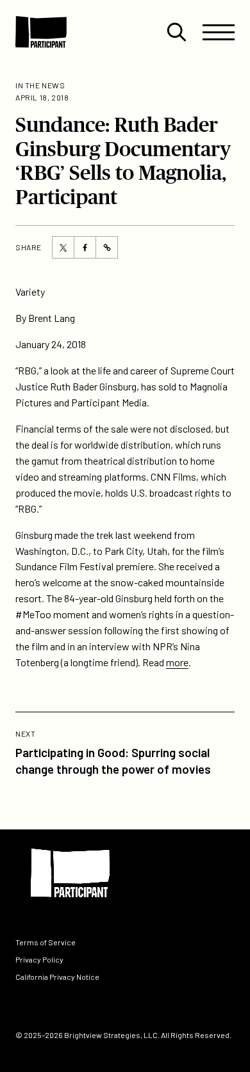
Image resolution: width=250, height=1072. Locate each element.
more (177, 662)
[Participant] (41, 32)
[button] (176, 32)
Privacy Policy (39, 959)
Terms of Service (45, 942)
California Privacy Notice (57, 976)
